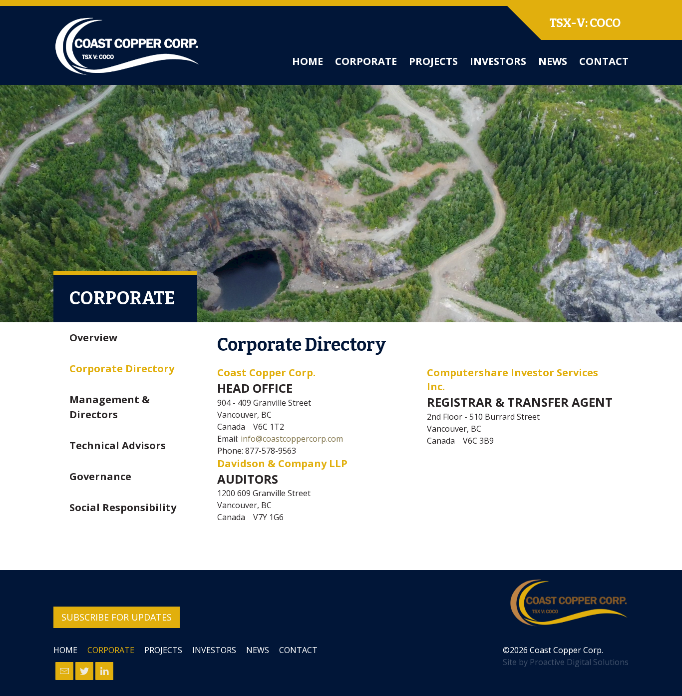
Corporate (366, 61)
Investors (498, 61)
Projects (433, 61)
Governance (100, 476)
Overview (93, 337)
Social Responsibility (122, 507)
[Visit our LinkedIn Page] (104, 671)
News (552, 61)
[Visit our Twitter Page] (84, 671)
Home (307, 61)
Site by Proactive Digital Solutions (566, 662)
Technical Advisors (117, 445)
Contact (604, 61)
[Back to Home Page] (569, 603)
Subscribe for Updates (116, 617)
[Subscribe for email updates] (64, 671)
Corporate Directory (121, 368)
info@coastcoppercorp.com (292, 438)
